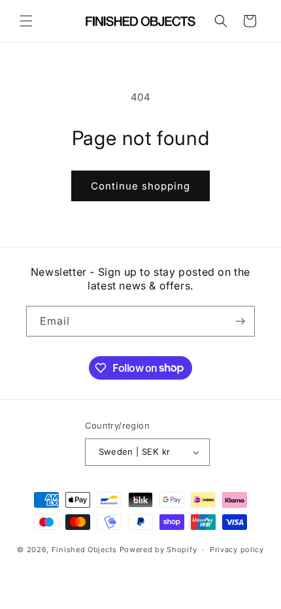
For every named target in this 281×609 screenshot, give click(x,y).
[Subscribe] (239, 321)
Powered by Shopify (158, 549)
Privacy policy (237, 549)
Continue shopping (140, 186)
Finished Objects (84, 549)
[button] (26, 21)
